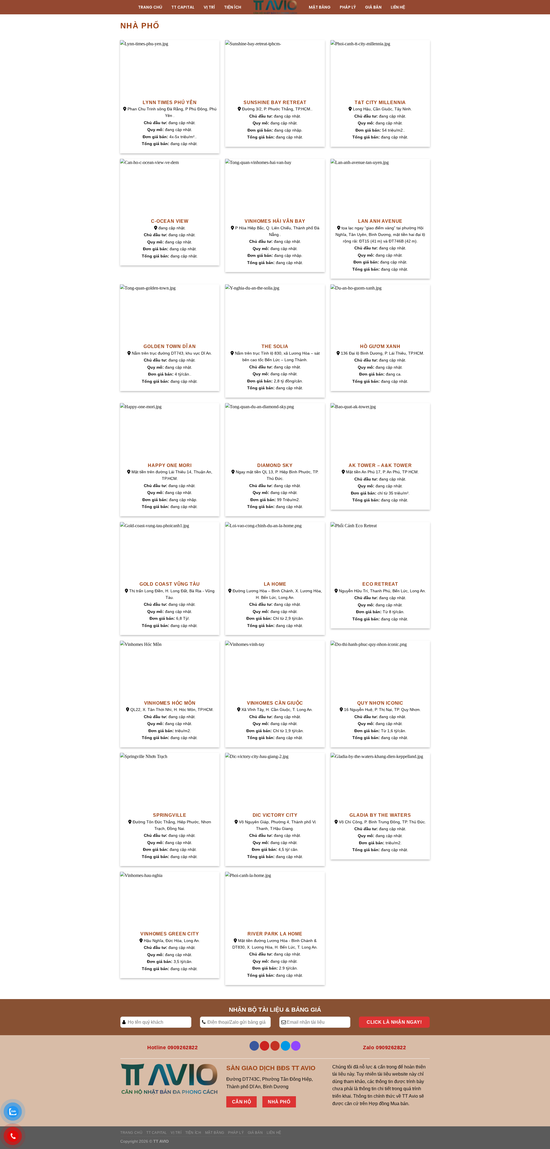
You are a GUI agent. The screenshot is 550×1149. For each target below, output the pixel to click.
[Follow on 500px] (285, 1046)
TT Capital (156, 1133)
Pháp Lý (236, 1133)
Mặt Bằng (214, 1133)
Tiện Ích (193, 1133)
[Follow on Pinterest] (264, 1046)
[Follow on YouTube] (275, 1046)
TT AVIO (161, 1141)
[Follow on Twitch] (295, 1046)
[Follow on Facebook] (254, 1046)
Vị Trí (176, 1133)
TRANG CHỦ (131, 1133)
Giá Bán (255, 1133)
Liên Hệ (274, 1133)
